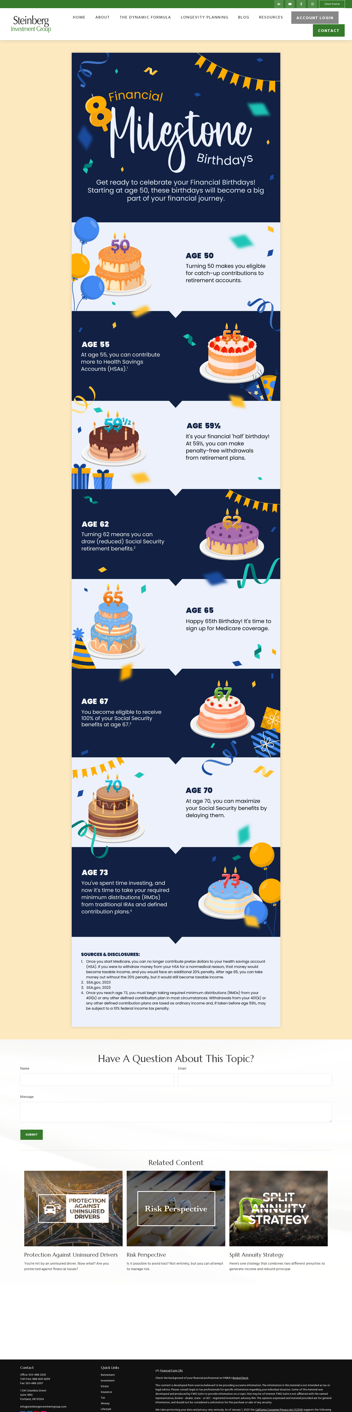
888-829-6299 (41, 1379)
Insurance (106, 1392)
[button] (79, 17)
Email (182, 1069)
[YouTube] (290, 4)
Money (105, 1403)
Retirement (108, 1375)
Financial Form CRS (171, 1370)
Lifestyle (106, 1409)
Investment (108, 1380)
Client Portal (332, 4)
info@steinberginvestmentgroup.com (43, 1406)
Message (27, 1097)
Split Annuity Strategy (256, 1254)
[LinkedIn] (278, 4)
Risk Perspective (146, 1254)
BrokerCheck (240, 1378)
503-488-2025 (37, 1375)
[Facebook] (301, 4)
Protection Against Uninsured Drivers (71, 1254)
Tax (103, 1398)
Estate (105, 1386)
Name (24, 1069)
